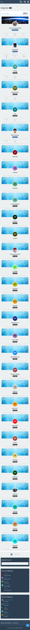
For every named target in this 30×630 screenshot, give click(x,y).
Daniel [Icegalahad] (15, 28)
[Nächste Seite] (18, 554)
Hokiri (5, 607)
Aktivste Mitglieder (7, 597)
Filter (26, 13)
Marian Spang (15, 374)
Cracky (15, 71)
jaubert (15, 221)
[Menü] (28, 1)
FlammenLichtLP (15, 254)
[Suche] (20, 1)
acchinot (15, 288)
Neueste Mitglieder (7, 571)
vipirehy (15, 156)
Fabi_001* (15, 408)
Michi (15, 442)
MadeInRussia (15, 357)
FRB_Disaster (15, 135)
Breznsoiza (15, 92)
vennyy (15, 511)
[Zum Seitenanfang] (27, 625)
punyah (15, 305)
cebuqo (15, 172)
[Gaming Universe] (1, 1)
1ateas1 (15, 391)
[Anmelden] (24, 2)
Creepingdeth (15, 204)
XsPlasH (15, 545)
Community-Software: (15, 627)
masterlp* (15, 425)
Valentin (15, 494)
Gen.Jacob (15, 49)
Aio (15, 114)
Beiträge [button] (7, 13)
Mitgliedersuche (6, 560)
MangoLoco (15, 323)
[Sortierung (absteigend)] (3, 13)
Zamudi (15, 188)
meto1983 (15, 340)
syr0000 (15, 271)
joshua (15, 528)
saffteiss (15, 477)
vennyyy (15, 460)
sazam (15, 238)
